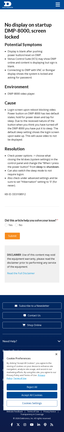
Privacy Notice (49, 411)
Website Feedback (15, 411)
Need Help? (9, 341)
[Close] (56, 354)
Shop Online (34, 325)
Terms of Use (33, 411)
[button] (58, 4)
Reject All (32, 387)
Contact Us (34, 315)
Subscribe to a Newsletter (33, 306)
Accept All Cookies (31, 395)
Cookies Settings (32, 403)
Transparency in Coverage (32, 414)
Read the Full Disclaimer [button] (21, 273)
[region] (32, 380)
